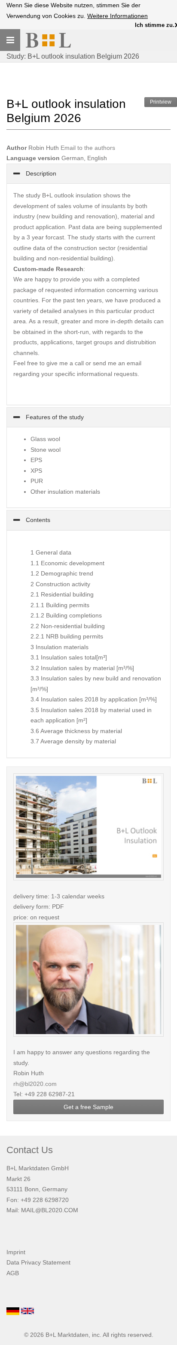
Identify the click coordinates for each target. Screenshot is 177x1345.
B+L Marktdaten (67, 1334)
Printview (160, 102)
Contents (37, 519)
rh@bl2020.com (35, 1083)
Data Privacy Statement (38, 1262)
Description (40, 173)
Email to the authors (88, 147)
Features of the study (54, 417)
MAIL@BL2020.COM (49, 1210)
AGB (12, 1273)
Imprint (15, 1252)
